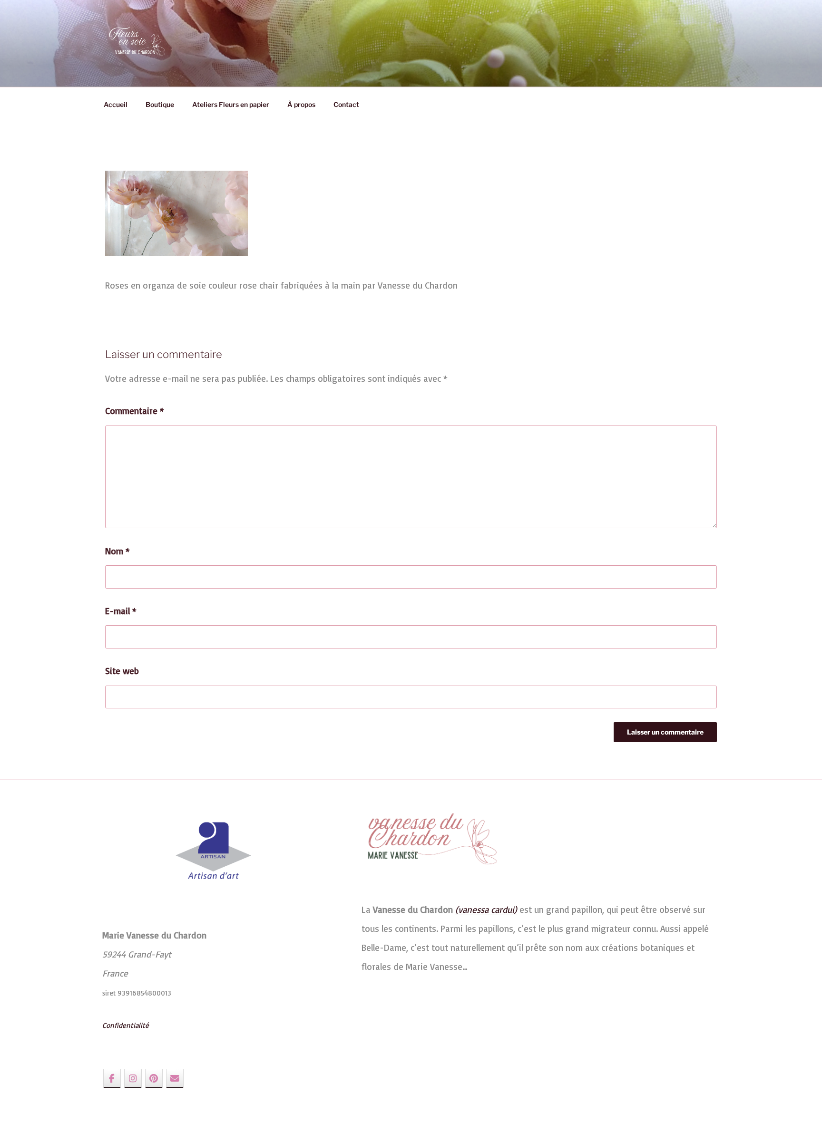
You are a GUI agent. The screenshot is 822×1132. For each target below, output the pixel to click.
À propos (301, 104)
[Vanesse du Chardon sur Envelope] (175, 1078)
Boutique (160, 104)
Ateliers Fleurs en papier (230, 104)
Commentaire (134, 410)
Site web (122, 671)
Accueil (115, 104)
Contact (346, 104)
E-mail (121, 611)
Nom (117, 551)
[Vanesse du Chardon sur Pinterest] (154, 1078)
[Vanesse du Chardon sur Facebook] (112, 1078)
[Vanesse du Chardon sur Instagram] (133, 1078)
